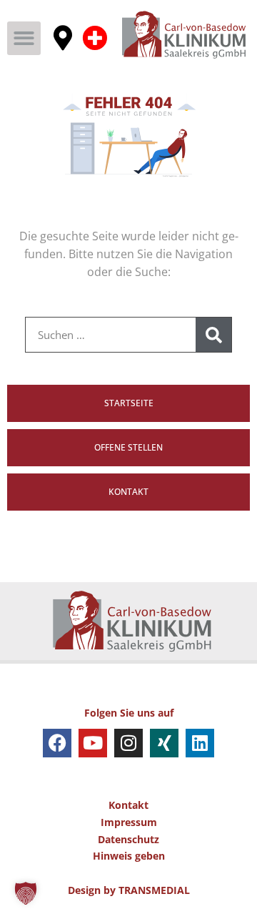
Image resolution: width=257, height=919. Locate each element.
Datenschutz (128, 839)
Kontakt (128, 805)
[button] (24, 38)
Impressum (129, 822)
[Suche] (213, 335)
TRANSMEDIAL (154, 890)
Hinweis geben (129, 856)
